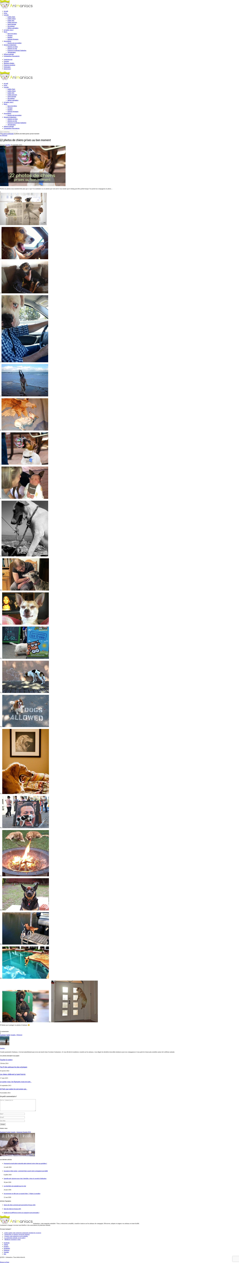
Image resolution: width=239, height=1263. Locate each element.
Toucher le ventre (6, 1060)
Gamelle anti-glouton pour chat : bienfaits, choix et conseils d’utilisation (25, 1178)
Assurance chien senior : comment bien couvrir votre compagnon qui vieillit (26, 1171)
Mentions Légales (9, 63)
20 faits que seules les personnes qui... (13, 1089)
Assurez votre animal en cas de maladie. (16, 1236)
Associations (7, 41)
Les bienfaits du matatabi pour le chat (15, 1186)
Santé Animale (11, 24)
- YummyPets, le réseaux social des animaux (17, 1234)
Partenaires (7, 67)
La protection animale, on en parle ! (14, 1238)
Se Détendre (10, 134)
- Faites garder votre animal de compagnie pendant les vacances (22, 1233)
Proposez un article (9, 65)
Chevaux (10, 35)
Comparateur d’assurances (12, 56)
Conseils (6, 15)
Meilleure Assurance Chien (13, 1239)
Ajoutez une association (14, 43)
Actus (5, 13)
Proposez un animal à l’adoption (16, 50)
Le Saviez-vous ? (9, 30)
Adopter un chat (12, 49)
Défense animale (9, 54)
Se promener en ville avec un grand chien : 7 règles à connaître (22, 1194)
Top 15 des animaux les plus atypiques (13, 1067)
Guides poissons (12, 22)
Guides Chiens (11, 19)
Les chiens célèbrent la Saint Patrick (12, 1074)
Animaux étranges (12, 39)
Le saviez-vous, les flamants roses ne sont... (15, 1082)
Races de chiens (12, 34)
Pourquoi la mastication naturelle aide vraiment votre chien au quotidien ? (25, 1163)
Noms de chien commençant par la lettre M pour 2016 (19, 1205)
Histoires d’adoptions (10, 45)
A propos (6, 61)
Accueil (3, 134)
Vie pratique (11, 26)
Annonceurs (7, 69)
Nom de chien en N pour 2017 (12, 1209)
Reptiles (9, 37)
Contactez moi (8, 59)
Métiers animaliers (12, 28)
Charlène (7, 145)
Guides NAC (10, 21)
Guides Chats (11, 17)
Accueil (6, 11)
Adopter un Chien (12, 47)
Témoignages (11, 52)
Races (5, 32)
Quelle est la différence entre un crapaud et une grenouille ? (21, 1213)
